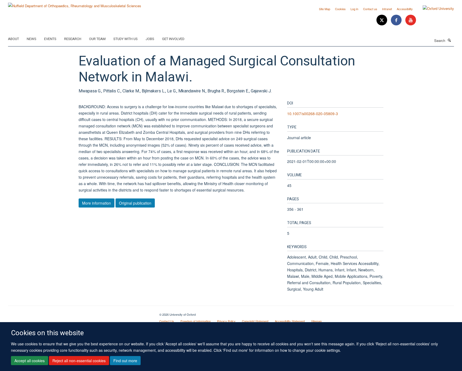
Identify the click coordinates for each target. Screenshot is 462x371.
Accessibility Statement (290, 321)
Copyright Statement (255, 321)
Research (72, 38)
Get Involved (173, 38)
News (31, 38)
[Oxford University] (434, 8)
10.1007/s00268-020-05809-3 (312, 113)
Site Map (324, 9)
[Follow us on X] (382, 20)
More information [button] (96, 203)
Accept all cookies (29, 360)
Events (50, 38)
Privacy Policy (226, 321)
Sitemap (316, 321)
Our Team (97, 38)
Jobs (149, 38)
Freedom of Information (195, 321)
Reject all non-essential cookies (79, 360)
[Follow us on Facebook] (397, 20)
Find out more (125, 360)
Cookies (340, 9)
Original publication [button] (135, 203)
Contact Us (166, 321)
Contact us (370, 9)
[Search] (449, 40)
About (13, 38)
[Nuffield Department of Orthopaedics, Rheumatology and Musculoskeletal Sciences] (74, 3)
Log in (354, 9)
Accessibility (405, 9)
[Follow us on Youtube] (410, 20)
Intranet (387, 9)
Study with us (125, 38)
